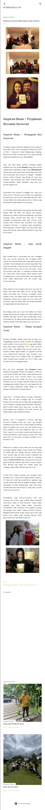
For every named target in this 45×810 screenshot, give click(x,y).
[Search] (40, 3)
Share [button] (5, 582)
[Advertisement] (22, 661)
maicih (21, 585)
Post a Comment (13, 727)
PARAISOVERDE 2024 (13, 723)
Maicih (26, 344)
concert (16, 585)
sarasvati (26, 585)
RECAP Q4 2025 (10, 787)
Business (10, 585)
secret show (32, 585)
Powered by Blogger (24, 803)
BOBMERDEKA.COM (12, 7)
